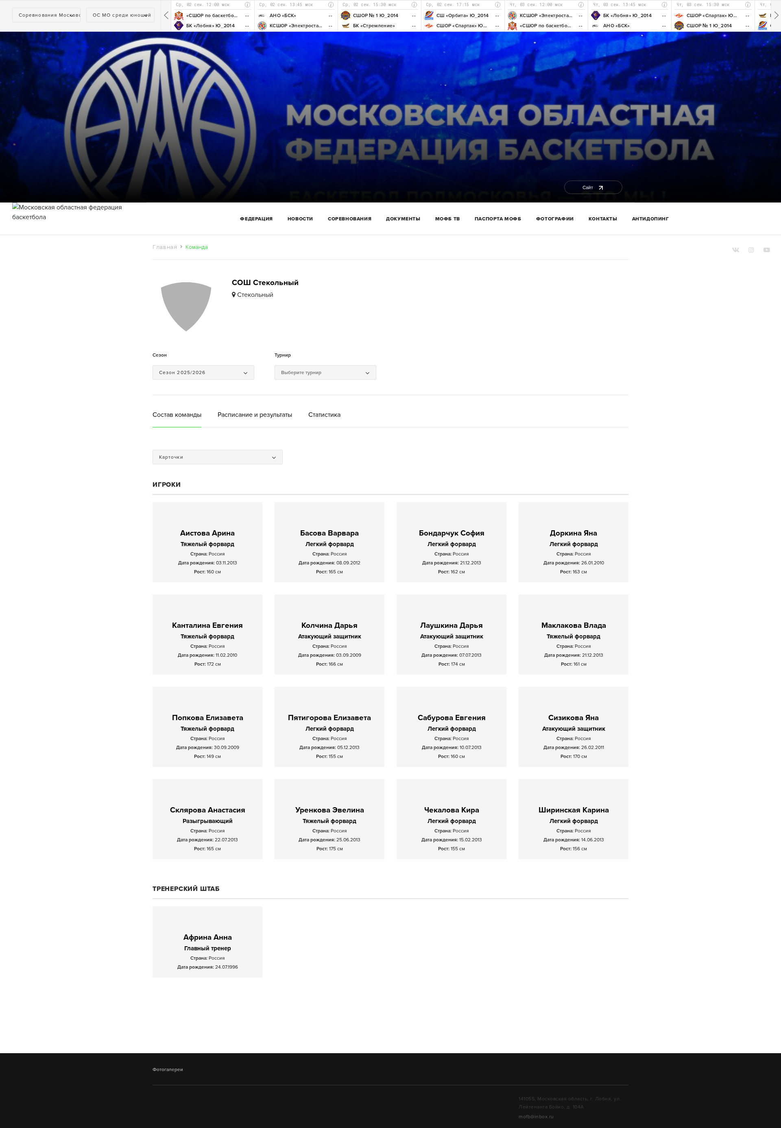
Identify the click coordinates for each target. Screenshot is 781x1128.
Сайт (588, 187)
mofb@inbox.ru (536, 1116)
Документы (403, 219)
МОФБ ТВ (447, 219)
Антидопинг (650, 219)
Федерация (256, 219)
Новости (300, 219)
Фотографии (555, 219)
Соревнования (349, 219)
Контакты (603, 219)
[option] (212, 15)
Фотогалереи (168, 1069)
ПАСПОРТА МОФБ (498, 219)
